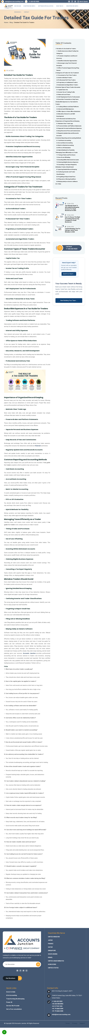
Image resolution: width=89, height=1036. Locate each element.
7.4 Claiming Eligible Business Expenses (67, 162)
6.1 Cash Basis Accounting (63, 140)
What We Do (60, 6)
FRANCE (50, 943)
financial (38, 446)
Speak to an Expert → (69, 273)
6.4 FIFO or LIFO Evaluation (63, 147)
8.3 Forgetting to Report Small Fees (65, 176)
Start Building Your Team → (68, 300)
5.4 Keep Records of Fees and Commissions (68, 130)
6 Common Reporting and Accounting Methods (68, 138)
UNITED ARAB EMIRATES (56, 961)
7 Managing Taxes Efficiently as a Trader (67, 152)
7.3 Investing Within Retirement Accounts (67, 159)
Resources (18, 12)
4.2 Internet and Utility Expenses (65, 109)
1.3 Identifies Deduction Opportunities (66, 60)
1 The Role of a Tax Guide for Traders (66, 48)
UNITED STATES (53, 968)
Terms (67, 1023)
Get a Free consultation (14, 1009)
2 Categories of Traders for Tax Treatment (67, 72)
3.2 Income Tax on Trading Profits (65, 92)
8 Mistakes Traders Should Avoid (65, 167)
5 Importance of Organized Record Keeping (67, 121)
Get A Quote (84, 1)
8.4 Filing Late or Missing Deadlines (66, 179)
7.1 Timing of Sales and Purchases (65, 155)
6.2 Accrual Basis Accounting (64, 142)
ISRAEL (50, 957)
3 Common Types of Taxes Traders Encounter (68, 87)
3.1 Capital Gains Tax (62, 89)
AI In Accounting (11, 995)
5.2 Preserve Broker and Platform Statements (68, 126)
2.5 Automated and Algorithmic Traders (67, 84)
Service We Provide (12, 1005)
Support (82, 1023)
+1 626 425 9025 (34, 1)
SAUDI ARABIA (52, 954)
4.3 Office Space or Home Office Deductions (68, 111)
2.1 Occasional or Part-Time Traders (66, 75)
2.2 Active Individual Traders (64, 77)
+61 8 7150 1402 (57, 1006)
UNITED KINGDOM (54, 937)
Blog (11, 22)
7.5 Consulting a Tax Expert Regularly (66, 164)
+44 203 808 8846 (57, 1004)
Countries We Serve (29, 6)
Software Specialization (46, 6)
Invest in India (10, 992)
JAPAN (50, 940)
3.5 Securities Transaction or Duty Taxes (67, 99)
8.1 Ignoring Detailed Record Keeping (66, 169)
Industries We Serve (72, 6)
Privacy (74, 1023)
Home (6, 22)
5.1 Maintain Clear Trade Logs (64, 123)
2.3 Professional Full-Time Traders (66, 80)
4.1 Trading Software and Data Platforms (67, 106)
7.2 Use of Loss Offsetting (63, 157)
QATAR (50, 947)
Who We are (17, 6)
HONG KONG (52, 964)
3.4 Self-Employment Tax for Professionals (68, 97)
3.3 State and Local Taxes (63, 94)
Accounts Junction (29, 653)
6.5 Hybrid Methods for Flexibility (65, 150)
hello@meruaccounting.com (14, 1)
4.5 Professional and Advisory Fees (66, 118)
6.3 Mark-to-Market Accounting (65, 145)
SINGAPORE (52, 950)
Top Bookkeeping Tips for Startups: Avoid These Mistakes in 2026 (72, 230)
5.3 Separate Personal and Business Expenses (69, 128)
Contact (26, 12)
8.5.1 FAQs (58, 184)
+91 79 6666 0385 (57, 1011)
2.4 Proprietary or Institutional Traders (67, 82)
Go (38, 964)
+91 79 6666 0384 (57, 1008)
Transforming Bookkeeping (15, 999)
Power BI (9, 1002)
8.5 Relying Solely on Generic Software (67, 181)
